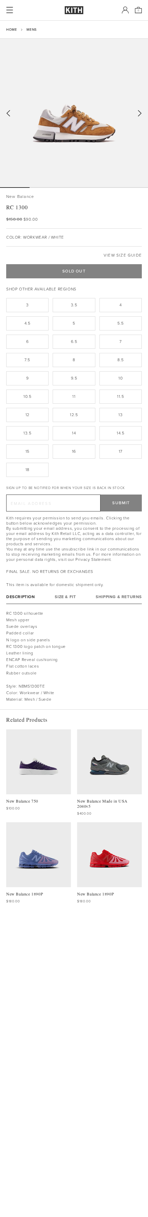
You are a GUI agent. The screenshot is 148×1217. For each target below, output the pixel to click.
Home (11, 29)
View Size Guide (123, 255)
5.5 (120, 323)
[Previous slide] (8, 113)
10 (120, 378)
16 (74, 451)
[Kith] (74, 10)
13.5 (27, 433)
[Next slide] (139, 113)
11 (73, 396)
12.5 (74, 415)
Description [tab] (20, 597)
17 (121, 451)
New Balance (20, 196)
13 (120, 415)
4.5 (27, 323)
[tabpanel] (74, 656)
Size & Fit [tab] (65, 597)
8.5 (120, 360)
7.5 (27, 360)
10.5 (27, 396)
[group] (74, 113)
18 (27, 470)
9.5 (74, 378)
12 (27, 415)
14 (74, 433)
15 (27, 451)
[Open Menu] (9, 10)
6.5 (74, 341)
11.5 (120, 396)
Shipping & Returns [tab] (119, 597)
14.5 (120, 433)
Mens (31, 29)
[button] (44, 187)
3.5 (74, 305)
